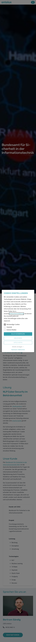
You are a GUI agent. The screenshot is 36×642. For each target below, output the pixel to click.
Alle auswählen (18, 334)
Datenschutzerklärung (16, 314)
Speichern (18, 342)
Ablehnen (18, 338)
